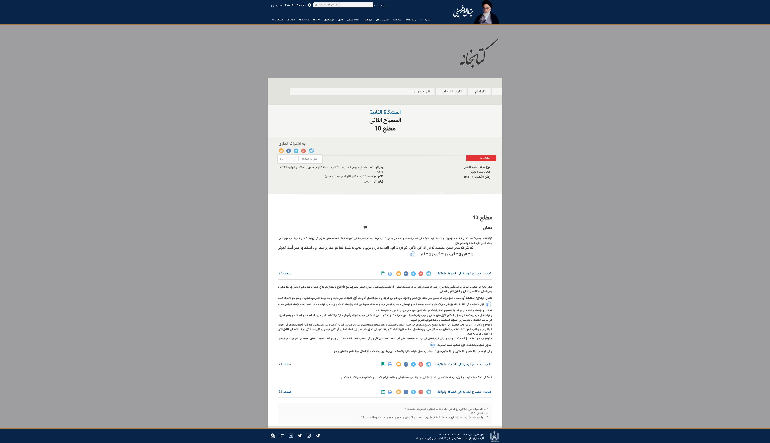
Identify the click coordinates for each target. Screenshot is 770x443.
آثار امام (480, 91)
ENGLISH (290, 5)
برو (281, 158)
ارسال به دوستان (281, 151)
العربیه (279, 5)
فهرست (485, 157)
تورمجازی (329, 20)
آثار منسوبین (421, 91)
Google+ (303, 151)
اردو (272, 5)
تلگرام (311, 151)
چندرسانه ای (382, 20)
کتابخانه (397, 20)
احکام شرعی (353, 20)
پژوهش (368, 20)
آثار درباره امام (452, 91)
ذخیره (384, 274)
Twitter (296, 151)
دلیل (340, 20)
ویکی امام (411, 20)
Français (301, 5)
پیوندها (291, 20)
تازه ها (316, 20)
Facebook (289, 151)
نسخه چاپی (391, 274)
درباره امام (425, 20)
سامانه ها (304, 20)
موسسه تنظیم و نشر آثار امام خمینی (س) (447, 438)
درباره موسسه (380, 5)
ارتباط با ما (277, 20)
